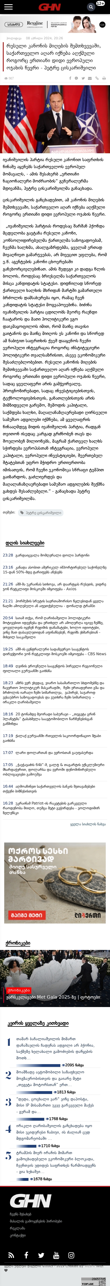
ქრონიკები (18, 943)
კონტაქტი (18, 1235)
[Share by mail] (90, 78)
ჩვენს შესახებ (20, 1214)
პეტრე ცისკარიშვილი (42, 513)
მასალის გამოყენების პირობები (36, 1221)
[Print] (104, 78)
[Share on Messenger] (76, 78)
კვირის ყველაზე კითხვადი (38, 1023)
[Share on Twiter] (83, 78)
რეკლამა (17, 1228)
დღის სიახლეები (25, 543)
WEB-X (90, 1266)
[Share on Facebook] (70, 78)
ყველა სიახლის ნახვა (88, 824)
